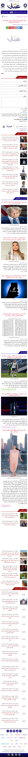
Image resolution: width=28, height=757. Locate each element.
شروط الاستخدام (23, 112)
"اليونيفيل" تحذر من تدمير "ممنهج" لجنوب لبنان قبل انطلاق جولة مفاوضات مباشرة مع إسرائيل (10, 554)
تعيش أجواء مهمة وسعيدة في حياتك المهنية (10, 690)
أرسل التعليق (23, 130)
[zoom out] (7, 16)
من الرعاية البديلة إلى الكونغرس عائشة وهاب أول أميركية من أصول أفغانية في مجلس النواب (10, 163)
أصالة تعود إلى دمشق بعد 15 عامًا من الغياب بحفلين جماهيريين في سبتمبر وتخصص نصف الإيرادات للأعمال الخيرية (14, 239)
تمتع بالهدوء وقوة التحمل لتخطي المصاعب (10, 660)
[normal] (4, 16)
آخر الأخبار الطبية (6, 505)
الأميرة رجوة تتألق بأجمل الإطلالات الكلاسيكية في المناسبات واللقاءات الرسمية (10, 569)
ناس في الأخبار (19, 16)
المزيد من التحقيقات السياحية (8, 389)
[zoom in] (2, 16)
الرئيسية (25, 16)
